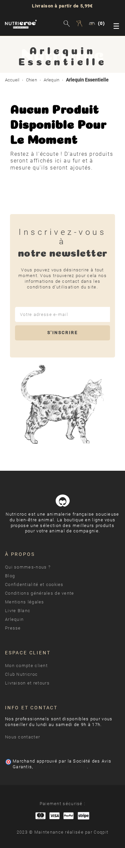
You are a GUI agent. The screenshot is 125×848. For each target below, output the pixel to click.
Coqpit (101, 832)
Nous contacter (22, 736)
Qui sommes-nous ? (28, 567)
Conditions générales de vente (39, 593)
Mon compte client (26, 665)
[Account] (80, 24)
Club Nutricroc (21, 674)
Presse (13, 628)
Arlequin (14, 619)
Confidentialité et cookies (34, 584)
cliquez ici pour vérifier (61, 766)
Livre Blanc (17, 610)
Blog (10, 575)
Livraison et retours (27, 683)
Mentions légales (24, 601)
